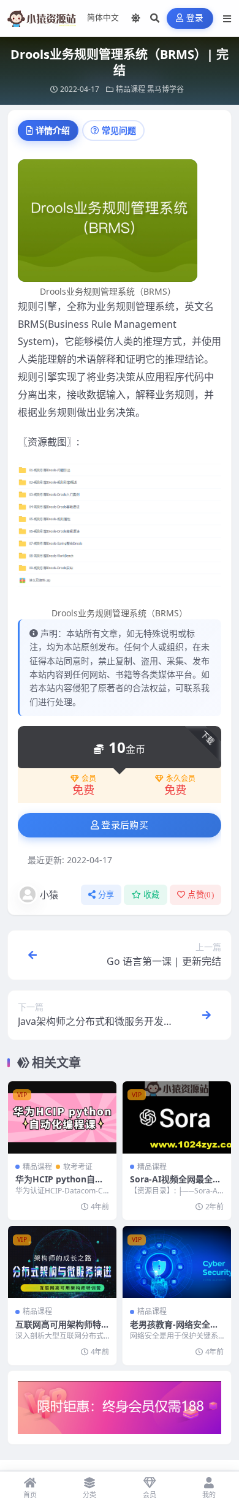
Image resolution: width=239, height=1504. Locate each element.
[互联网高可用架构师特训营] (62, 1262)
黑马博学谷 (165, 89)
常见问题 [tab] (119, 130)
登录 (195, 18)
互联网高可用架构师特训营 (58, 1329)
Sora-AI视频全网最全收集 (175, 1184)
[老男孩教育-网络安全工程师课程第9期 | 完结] (177, 1262)
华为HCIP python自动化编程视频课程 (59, 1184)
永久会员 (180, 778)
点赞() (201, 894)
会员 (89, 778)
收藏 (151, 894)
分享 (106, 894)
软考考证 (78, 1167)
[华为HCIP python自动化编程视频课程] (62, 1117)
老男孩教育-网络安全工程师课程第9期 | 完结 (174, 1329)
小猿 (49, 894)
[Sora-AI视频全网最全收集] (177, 1117)
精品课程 (130, 89)
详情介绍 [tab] (53, 130)
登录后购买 (124, 825)
